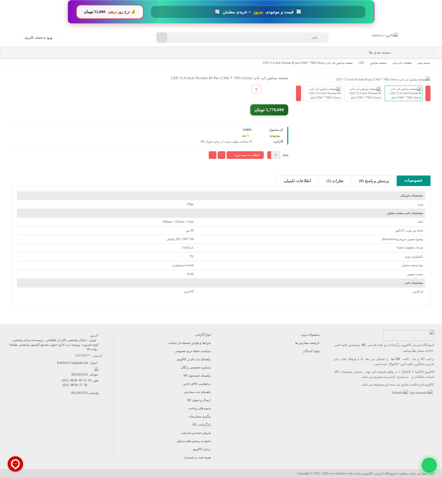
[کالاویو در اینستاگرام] (100, 415)
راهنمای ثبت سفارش (197, 392)
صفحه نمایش (378, 63)
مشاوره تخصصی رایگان (196, 367)
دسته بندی (423, 63)
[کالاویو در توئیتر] (54, 415)
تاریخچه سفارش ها (307, 343)
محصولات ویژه (310, 334)
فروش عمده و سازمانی (196, 433)
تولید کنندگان (311, 351)
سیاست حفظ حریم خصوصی (193, 351)
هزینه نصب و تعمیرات (197, 457)
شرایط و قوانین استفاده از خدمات (189, 343)
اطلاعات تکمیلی (297, 181)
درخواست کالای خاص (197, 384)
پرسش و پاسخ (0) (374, 181)
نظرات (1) (335, 181)
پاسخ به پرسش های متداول (193, 441)
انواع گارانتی (203, 334)
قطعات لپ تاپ (402, 63)
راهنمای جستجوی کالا (197, 375)
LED (361, 63)
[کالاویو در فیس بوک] (88, 415)
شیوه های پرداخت (199, 408)
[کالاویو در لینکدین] (65, 415)
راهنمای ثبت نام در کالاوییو (194, 359)
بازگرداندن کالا (201, 424)
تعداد (285, 155)
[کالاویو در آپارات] (77, 415)
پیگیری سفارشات (199, 416)
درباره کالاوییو (202, 449)
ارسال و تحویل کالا (199, 400)
